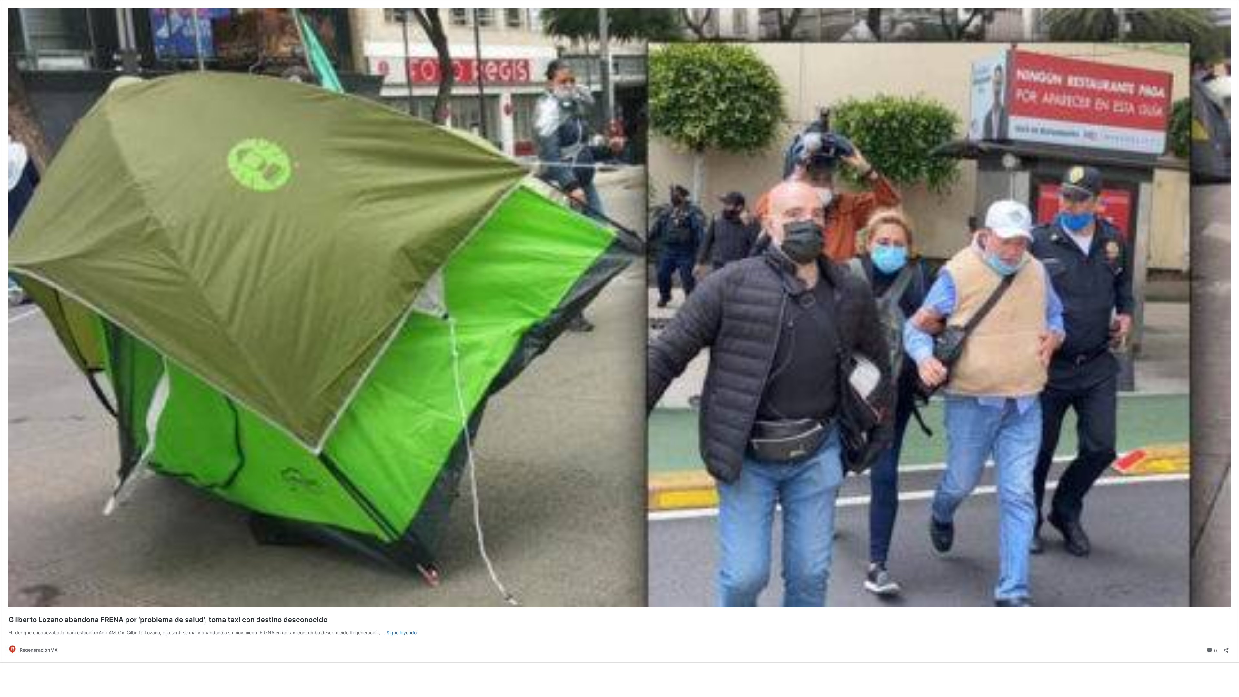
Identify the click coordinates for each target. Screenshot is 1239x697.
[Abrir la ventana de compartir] (1226, 648)
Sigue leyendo (402, 632)
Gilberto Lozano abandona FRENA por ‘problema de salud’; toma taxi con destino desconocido (167, 619)
